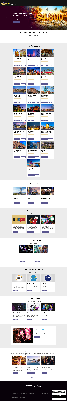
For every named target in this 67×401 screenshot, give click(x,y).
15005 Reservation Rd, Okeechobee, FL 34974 (47, 63)
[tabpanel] (33, 18)
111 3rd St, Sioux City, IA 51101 (18, 152)
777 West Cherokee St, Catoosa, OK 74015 (33, 170)
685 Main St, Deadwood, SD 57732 (32, 97)
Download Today (30, 231)
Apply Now (22, 261)
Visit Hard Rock (33, 377)
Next (55, 225)
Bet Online (22, 0)
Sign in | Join (61, 0)
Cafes (15, 0)
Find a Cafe (15, 372)
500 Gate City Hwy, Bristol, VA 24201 (18, 81)
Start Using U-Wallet (45, 231)
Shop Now (44, 372)
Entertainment (12, 0)
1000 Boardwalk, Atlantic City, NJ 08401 (19, 63)
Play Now (44, 319)
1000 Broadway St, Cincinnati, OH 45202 (33, 81)
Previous (11, 225)
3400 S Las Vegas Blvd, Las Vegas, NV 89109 (47, 198)
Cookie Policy (53, 393)
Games (19, 0)
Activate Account (21, 231)
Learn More (15, 290)
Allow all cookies (59, 395)
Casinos (7, 0)
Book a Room (17, 65)
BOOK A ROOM (44, 65)
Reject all (59, 397)
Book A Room (44, 120)
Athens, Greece (16, 198)
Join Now (15, 231)
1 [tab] (31, 27)
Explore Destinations (31, 372)
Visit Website (23, 65)
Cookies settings (59, 399)
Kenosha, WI (29, 198)
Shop (17, 0)
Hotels (9, 0)
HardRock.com (3, 0)
